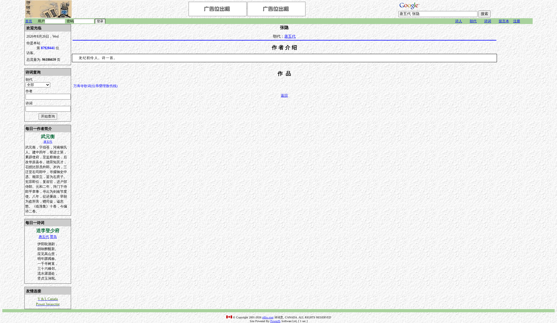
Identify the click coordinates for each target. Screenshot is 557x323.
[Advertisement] (515, 111)
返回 (284, 95)
